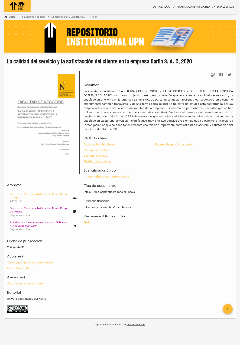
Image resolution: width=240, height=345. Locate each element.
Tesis (95, 17)
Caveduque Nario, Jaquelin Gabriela (30, 262)
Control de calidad (96, 150)
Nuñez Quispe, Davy (20, 268)
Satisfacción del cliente (99, 144)
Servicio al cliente (95, 155)
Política (164, 7)
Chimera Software (136, 325)
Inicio (12, 17)
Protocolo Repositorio (193, 7)
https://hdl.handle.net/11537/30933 (106, 176)
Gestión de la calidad (98, 161)
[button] (43, 212)
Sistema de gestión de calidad (174, 144)
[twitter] (229, 74)
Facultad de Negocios (33, 17)
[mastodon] (212, 74)
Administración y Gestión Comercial (68, 17)
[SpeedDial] (228, 309)
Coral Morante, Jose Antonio (25, 283)
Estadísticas (225, 7)
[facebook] (221, 74)
